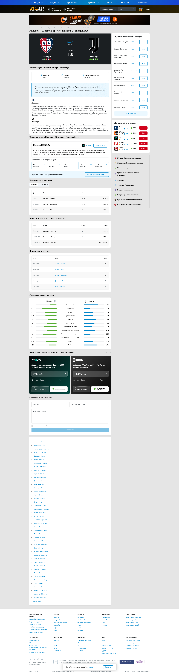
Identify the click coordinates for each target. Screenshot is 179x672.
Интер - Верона (39, 484)
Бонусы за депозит (60, 623)
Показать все (36, 602)
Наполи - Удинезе (40, 467)
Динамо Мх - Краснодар (119, 71)
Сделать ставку (100, 145)
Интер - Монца (39, 460)
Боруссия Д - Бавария (118, 93)
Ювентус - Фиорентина (42, 488)
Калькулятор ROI (131, 646)
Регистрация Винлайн (133, 617)
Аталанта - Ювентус (40, 594)
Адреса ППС (106, 649)
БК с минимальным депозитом (36, 642)
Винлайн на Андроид (37, 617)
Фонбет (80, 630)
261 (127, 139)
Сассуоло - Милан (40, 541)
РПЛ (78, 641)
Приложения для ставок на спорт (38, 647)
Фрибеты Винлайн (84, 623)
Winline (122, 132)
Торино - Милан (39, 446)
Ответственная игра (109, 652)
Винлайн (56, 625)
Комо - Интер (38, 584)
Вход (148, 9)
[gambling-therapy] (140, 660)
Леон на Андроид (35, 623)
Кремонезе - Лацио (40, 530)
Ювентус (44, 184)
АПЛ (78, 644)
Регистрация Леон (132, 623)
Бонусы (56, 617)
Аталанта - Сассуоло (41, 442)
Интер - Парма (39, 534)
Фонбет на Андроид (36, 625)
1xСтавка (122, 127)
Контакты (105, 641)
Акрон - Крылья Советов (119, 78)
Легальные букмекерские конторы (130, 163)
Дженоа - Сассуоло (40, 591)
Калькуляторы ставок (133, 639)
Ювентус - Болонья (40, 555)
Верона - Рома (39, 474)
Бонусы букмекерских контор (128, 195)
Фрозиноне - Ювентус (41, 449)
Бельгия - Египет (120, 107)
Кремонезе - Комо (40, 463)
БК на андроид (122, 168)
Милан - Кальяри (40, 477)
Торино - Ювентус (40, 470)
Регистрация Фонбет (133, 625)
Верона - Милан (39, 559)
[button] (106, 352)
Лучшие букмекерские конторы (129, 158)
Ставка (143, 42)
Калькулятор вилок (132, 641)
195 (127, 149)
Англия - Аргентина (121, 100)
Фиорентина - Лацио (41, 580)
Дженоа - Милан (40, 481)
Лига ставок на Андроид (38, 628)
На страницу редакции (96, 174)
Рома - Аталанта (39, 562)
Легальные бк (34, 639)
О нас (104, 639)
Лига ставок (57, 649)
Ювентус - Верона (40, 538)
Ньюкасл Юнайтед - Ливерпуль (121, 56)
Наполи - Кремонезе (41, 552)
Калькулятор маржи (133, 644)
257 (127, 134)
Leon (120, 148)
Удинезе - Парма (40, 569)
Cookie (90, 667)
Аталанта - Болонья (40, 492)
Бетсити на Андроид (36, 630)
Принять (108, 667)
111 (127, 144)
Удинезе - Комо (39, 456)
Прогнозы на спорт (84, 639)
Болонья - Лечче (39, 587)
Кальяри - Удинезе (40, 520)
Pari (120, 137)
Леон (55, 630)
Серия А (70, 42)
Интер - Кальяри (39, 573)
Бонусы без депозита (125, 190)
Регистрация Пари (132, 620)
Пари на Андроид (35, 620)
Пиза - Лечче (38, 548)
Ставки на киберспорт (37, 651)
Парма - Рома (38, 502)
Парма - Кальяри (40, 453)
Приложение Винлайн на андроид (129, 200)
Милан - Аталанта (40, 499)
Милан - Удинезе (40, 598)
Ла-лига (80, 649)
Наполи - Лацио (39, 566)
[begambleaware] (127, 660)
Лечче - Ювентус (39, 513)
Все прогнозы (131, 113)
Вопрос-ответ (106, 644)
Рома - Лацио (38, 495)
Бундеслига (81, 646)
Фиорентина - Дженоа (41, 509)
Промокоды (106, 617)
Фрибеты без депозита (125, 185)
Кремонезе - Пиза (40, 506)
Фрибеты (120, 180)
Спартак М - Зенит (120, 63)
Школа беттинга (107, 646)
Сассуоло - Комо (39, 576)
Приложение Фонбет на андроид (129, 204)
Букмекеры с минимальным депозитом (127, 174)
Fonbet (121, 142)
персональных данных (55, 426)
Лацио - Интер (39, 516)
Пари (55, 628)
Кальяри (33, 184)
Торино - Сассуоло (40, 523)
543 (127, 129)
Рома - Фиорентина (40, 527)
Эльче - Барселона (121, 49)
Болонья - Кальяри (40, 545)
